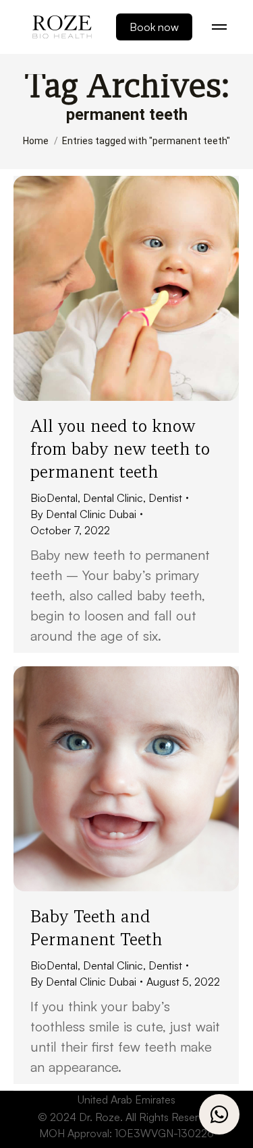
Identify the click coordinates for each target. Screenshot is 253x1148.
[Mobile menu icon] (219, 27)
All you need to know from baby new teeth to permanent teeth (120, 448)
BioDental (54, 498)
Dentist (165, 498)
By (83, 514)
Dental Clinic (113, 498)
